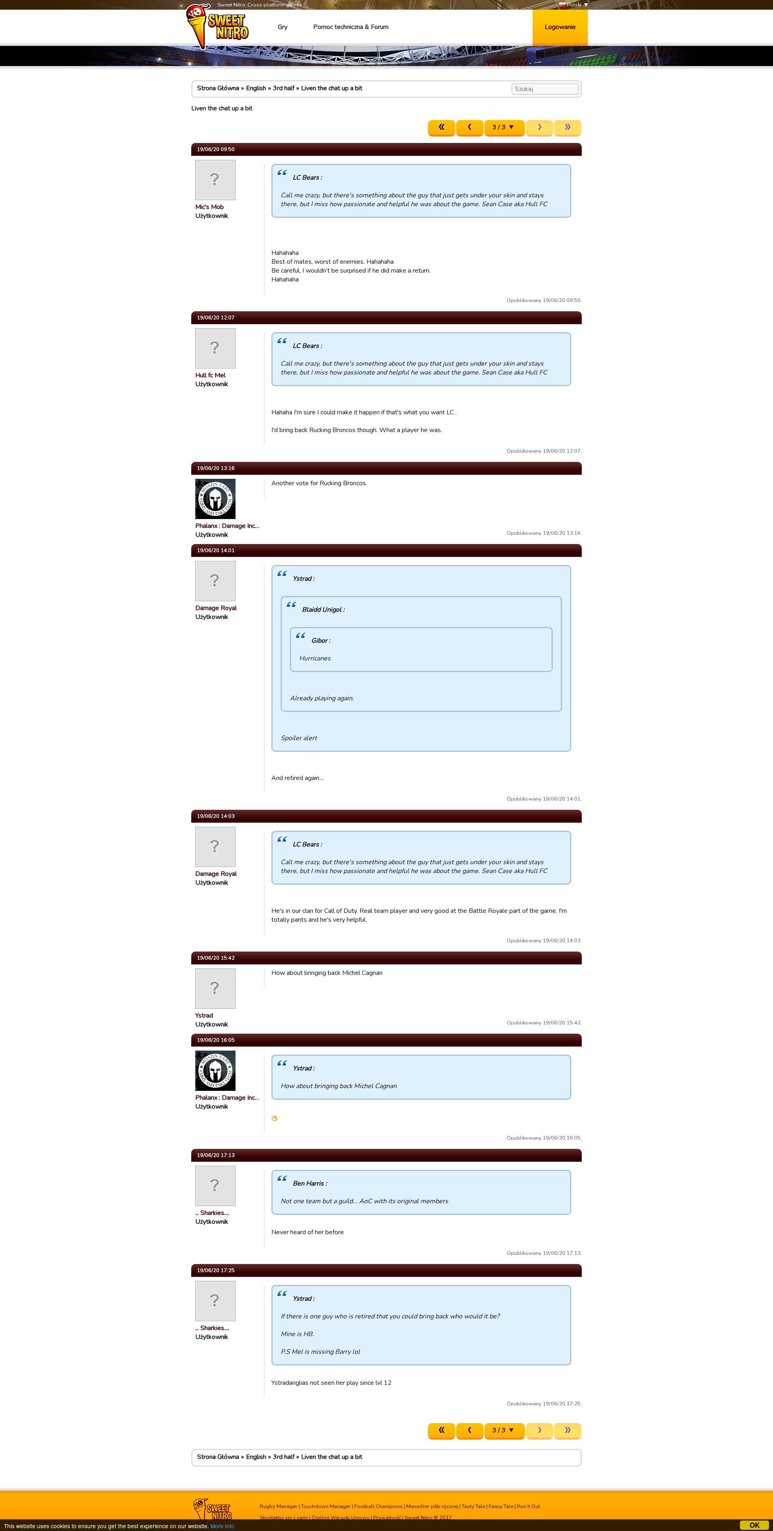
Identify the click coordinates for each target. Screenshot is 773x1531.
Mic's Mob (209, 207)
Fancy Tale (501, 1506)
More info (222, 1526)
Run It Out (528, 1506)
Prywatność (387, 1517)
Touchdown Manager (326, 1506)
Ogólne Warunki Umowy (341, 1517)
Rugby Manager (279, 1506)
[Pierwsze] (441, 128)
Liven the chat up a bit (331, 88)
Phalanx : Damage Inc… (227, 525)
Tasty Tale (473, 1506)
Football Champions (378, 1506)
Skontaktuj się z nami (284, 1517)
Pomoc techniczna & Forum (351, 27)
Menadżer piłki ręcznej (432, 1506)
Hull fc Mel (210, 375)
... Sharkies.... (212, 1212)
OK (755, 1525)
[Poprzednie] (470, 128)
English (256, 88)
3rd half (283, 88)
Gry (282, 27)
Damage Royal (216, 608)
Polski (573, 4)
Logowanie (560, 27)
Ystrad (204, 1015)
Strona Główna (218, 88)
